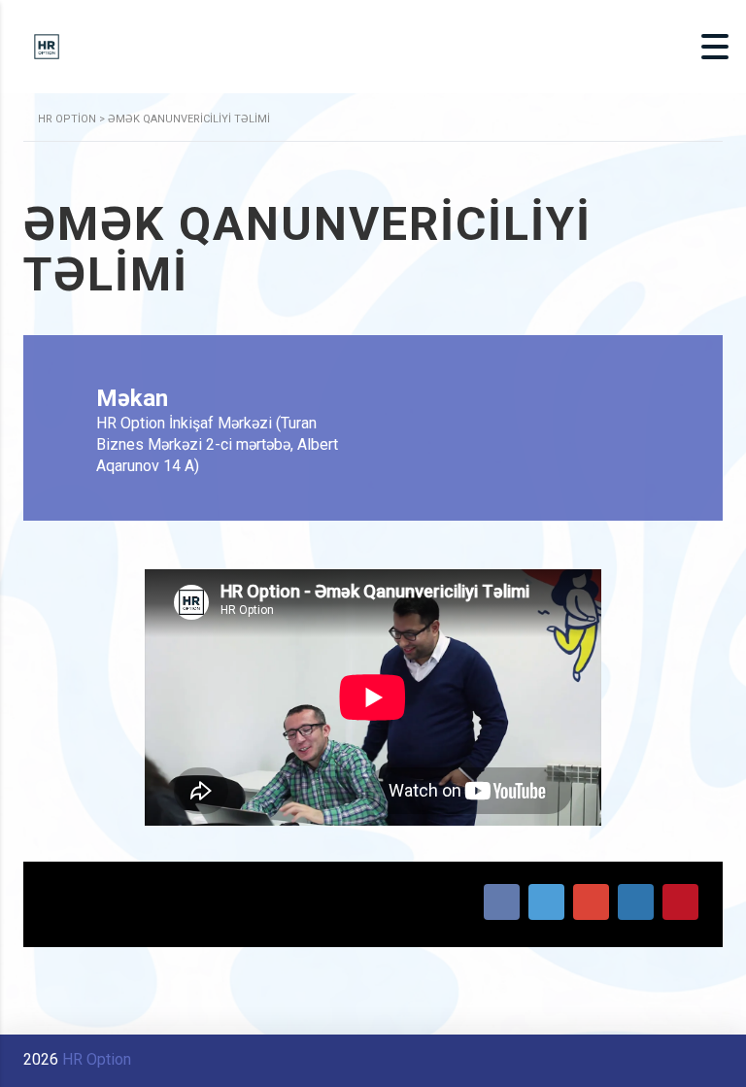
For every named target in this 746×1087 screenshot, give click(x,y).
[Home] (46, 45)
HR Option (96, 1059)
